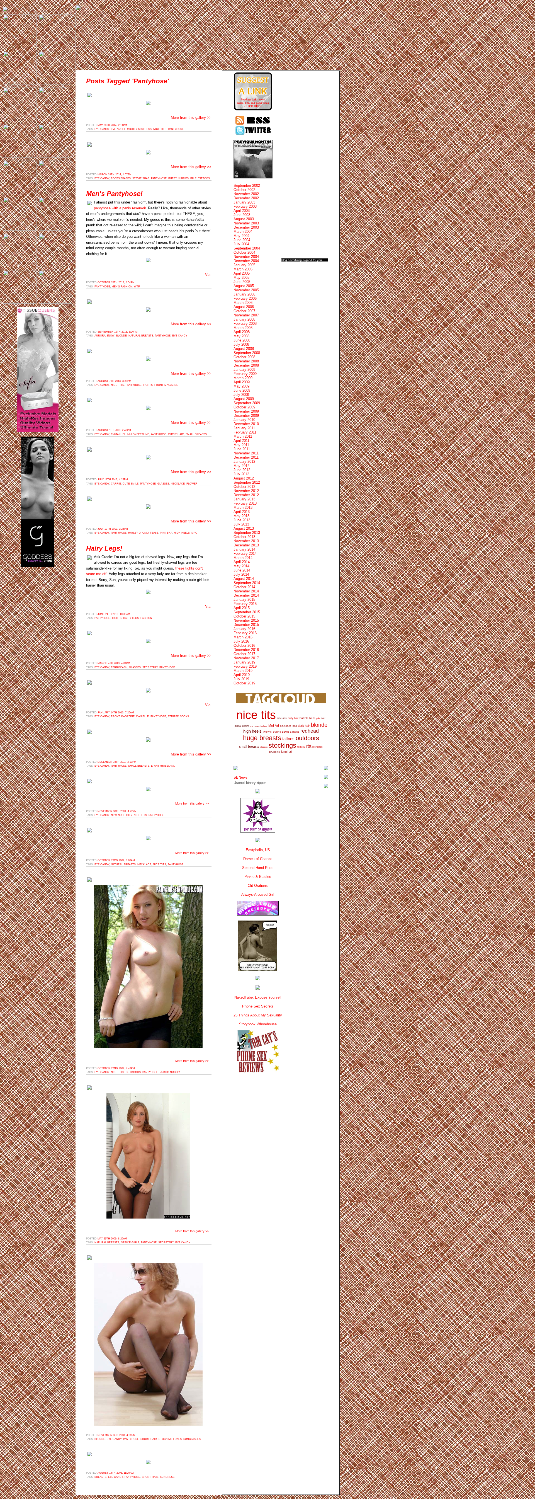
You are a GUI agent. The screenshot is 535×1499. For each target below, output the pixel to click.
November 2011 (246, 453)
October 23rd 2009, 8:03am (116, 860)
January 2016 (244, 629)
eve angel (118, 129)
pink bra (166, 532)
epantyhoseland (163, 765)
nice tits (159, 129)
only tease (150, 532)
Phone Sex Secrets (258, 1006)
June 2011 (242, 449)
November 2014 (246, 591)
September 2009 (247, 403)
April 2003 (242, 211)
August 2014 (244, 579)
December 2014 (246, 595)
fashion (146, 618)
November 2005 (246, 290)
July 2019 (241, 679)
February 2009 (245, 374)
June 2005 (242, 282)
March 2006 (243, 303)
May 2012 (241, 466)
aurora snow (104, 335)
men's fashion (122, 286)
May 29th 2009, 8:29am (112, 1238)
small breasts (196, 434)
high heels (182, 532)
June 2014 (242, 570)
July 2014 (241, 574)
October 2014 (244, 587)
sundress (167, 1477)
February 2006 (245, 298)
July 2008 (241, 344)
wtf (137, 286)
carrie (116, 483)
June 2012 (242, 470)
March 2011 (243, 436)
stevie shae (140, 178)
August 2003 (244, 219)
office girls (130, 1242)
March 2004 (243, 231)
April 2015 (242, 608)
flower (192, 483)
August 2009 (244, 399)
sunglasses (192, 1439)
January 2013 (244, 499)
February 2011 (245, 432)
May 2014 (241, 566)
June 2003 (242, 215)
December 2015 (246, 625)
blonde (121, 335)
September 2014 (247, 583)
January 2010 (244, 420)
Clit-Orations (258, 885)
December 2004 (246, 261)
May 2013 (241, 516)
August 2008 (244, 349)
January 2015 (244, 599)
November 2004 (246, 257)
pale (193, 178)
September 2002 (247, 185)
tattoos (204, 178)
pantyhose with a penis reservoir (120, 208)
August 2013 (244, 528)
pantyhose (176, 129)
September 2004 (247, 248)
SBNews (240, 777)
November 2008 (246, 361)
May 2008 (241, 336)
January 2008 (244, 319)
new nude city (121, 815)
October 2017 (244, 654)
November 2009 (246, 411)
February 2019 (245, 666)
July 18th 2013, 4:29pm (113, 479)
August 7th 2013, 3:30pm (114, 381)
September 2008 (247, 353)
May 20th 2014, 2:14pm (112, 125)
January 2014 (244, 549)
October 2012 (244, 487)
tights (148, 385)
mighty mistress (139, 129)
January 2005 (244, 265)
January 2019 (244, 662)
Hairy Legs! (104, 548)
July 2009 (241, 395)
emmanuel (118, 434)
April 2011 (241, 441)
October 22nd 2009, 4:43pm (116, 1068)
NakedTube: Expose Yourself (257, 997)
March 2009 (243, 378)
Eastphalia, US (258, 850)
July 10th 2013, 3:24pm (113, 528)
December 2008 (246, 365)
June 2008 (242, 340)
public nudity (170, 1072)
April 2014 (242, 562)
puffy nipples (178, 178)
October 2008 (244, 357)
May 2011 (241, 445)
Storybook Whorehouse (258, 1024)
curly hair (176, 434)
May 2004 (241, 236)
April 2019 (242, 675)
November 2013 (246, 541)
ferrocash (119, 667)
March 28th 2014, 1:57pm (115, 174)
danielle (142, 716)
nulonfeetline (138, 434)
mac (194, 532)
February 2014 (245, 553)
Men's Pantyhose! (114, 193)
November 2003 (246, 223)
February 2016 (245, 633)
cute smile (130, 483)
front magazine (166, 385)
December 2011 (246, 457)
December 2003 (246, 227)
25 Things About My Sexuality (258, 1015)
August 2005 (244, 286)
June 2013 (242, 520)
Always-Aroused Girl (257, 894)
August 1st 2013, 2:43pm (114, 430)
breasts (100, 1477)
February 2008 (245, 323)
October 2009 (244, 407)
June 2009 (242, 390)
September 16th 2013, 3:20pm (118, 331)
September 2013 (247, 533)
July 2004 (241, 244)
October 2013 (244, 537)
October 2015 (244, 616)
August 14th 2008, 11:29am (116, 1472)
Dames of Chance (257, 859)
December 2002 (246, 198)
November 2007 (246, 315)
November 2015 (246, 620)
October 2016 (244, 645)
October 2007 (244, 311)
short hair (148, 1439)
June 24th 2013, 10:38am (114, 614)
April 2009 (242, 382)
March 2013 (243, 507)
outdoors (133, 1072)
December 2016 (246, 650)
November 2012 (246, 491)
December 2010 (246, 424)
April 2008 (242, 332)
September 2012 (247, 482)
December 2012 (246, 495)
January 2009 (244, 369)
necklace (178, 483)
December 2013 (246, 545)
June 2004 (242, 240)
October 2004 (244, 252)
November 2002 (246, 194)
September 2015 (247, 612)
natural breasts (140, 335)
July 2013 (241, 524)
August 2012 (244, 478)
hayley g (134, 532)
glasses (163, 483)
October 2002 (244, 190)
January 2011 (244, 428)
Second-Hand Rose (257, 868)
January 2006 (244, 294)
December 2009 (246, 415)
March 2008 (243, 328)
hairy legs (131, 618)
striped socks (178, 716)
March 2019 (243, 671)
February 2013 (245, 503)
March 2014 (243, 558)
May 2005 (241, 277)
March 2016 (243, 637)
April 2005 (242, 273)
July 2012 (241, 474)
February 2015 (245, 604)
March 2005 (243, 269)
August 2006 (244, 307)
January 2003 (244, 202)
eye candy (101, 129)
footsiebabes (121, 178)
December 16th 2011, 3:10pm (117, 762)
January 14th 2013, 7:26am (116, 712)
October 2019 (244, 683)
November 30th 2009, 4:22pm (117, 811)
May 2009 (241, 386)
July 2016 (241, 641)
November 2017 (246, 658)
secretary (150, 667)
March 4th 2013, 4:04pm (114, 663)
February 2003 (245, 206)
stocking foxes (170, 1439)
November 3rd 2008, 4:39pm (116, 1435)
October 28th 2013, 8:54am (116, 282)
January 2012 (244, 461)
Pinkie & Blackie (257, 877)
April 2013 (242, 512)
